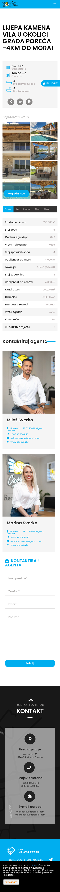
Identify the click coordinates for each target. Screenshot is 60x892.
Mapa (46, 209)
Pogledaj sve (16, 193)
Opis (17, 209)
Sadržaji (27, 209)
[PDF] (29, 101)
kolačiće (34, 865)
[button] (11, 101)
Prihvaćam (11, 882)
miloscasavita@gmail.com (25, 438)
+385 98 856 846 (19, 434)
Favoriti (52, 83)
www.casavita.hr (19, 442)
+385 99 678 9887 (19, 537)
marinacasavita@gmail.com (26, 541)
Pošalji (30, 663)
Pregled (8, 209)
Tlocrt (37, 209)
